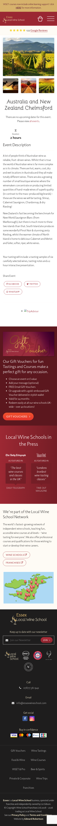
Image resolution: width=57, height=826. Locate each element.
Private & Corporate (20, 778)
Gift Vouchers (17, 416)
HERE (18, 7)
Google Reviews (39, 30)
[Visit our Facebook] (25, 718)
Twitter (33, 284)
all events (34, 121)
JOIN (45, 640)
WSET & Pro (18, 769)
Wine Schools (15, 554)
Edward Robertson (33, 818)
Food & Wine (18, 760)
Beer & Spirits (38, 769)
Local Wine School (21, 800)
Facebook (13, 284)
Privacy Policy (19, 815)
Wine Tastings (38, 750)
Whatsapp (14, 291)
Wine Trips (42, 778)
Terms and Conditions (41, 815)
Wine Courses (38, 760)
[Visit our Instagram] (32, 718)
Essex (6, 800)
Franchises (13, 562)
